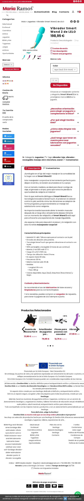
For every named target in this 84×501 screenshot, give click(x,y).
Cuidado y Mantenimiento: (37, 283)
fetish (7, 436)
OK (65, 498)
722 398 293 (65, 463)
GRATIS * (11, 98)
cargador (60, 294)
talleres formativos (51, 402)
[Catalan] (8, 84)
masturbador (16, 444)
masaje (37, 160)
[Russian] (3, 84)
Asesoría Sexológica (55, 430)
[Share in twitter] (74, 22)
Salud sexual (7, 24)
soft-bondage (9, 450)
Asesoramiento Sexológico (14, 402)
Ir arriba (76, 425)
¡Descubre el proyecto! (66, 415)
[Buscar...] (7, 15)
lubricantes (51, 287)
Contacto (64, 12)
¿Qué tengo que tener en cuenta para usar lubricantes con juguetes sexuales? (63, 141)
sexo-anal (17, 447)
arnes (7, 427)
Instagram (8, 148)
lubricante (17, 438)
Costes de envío (60, 48)
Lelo (59, 59)
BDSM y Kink (6, 40)
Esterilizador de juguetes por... (45, 332)
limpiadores (30, 290)
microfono (51, 160)
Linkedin (9, 141)
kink (11, 438)
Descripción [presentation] (34, 168)
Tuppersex (6, 44)
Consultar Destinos (6, 103)
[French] (5, 81)
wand (59, 160)
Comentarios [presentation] (53, 168)
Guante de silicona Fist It (30, 330)
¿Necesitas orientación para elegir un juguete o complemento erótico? (62, 111)
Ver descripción (60, 51)
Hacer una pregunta (62, 53)
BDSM (6, 425)
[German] (8, 81)
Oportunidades (8, 53)
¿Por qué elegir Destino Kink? (62, 121)
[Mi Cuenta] (73, 12)
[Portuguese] (12, 81)
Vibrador (19, 425)
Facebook (7, 155)
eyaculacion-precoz (13, 433)
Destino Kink (22, 383)
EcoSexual (6, 27)
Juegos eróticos (5, 48)
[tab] (32, 168)
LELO (44, 160)
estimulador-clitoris (13, 430)
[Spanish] (5, 84)
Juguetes (6, 37)
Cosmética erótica (6, 32)
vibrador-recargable (13, 458)
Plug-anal (12, 425)
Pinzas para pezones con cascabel (60, 332)
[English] (3, 81)
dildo (19, 427)
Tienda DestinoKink (39, 12)
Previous (23, 329)
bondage (13, 427)
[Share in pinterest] (78, 22)
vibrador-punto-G (13, 455)
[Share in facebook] (71, 22)
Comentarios (72, 160)
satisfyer (9, 447)
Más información (74, 498)
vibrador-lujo (58, 157)
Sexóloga (39, 391)
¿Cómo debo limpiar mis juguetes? (63, 130)
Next (77, 329)
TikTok (8, 166)
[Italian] (10, 81)
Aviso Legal (76, 430)
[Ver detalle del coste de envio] (5, 98)
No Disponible (60, 85)
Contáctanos (77, 427)
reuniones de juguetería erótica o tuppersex (40, 399)
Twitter (9, 136)
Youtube (7, 161)
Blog (54, 12)
